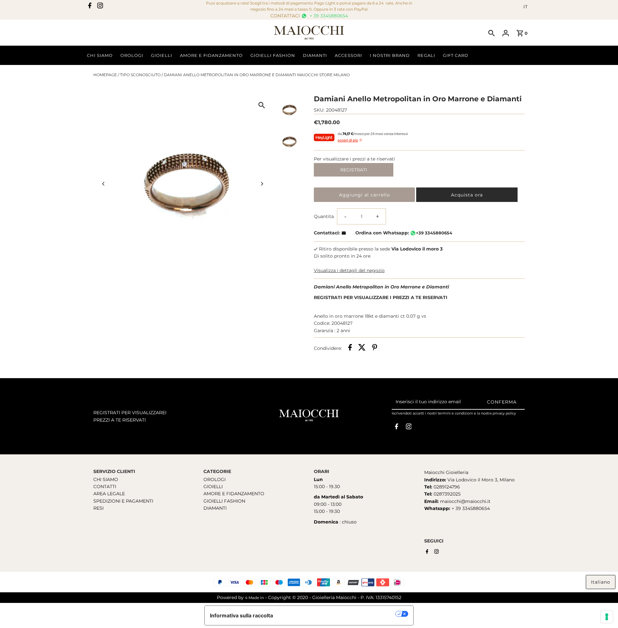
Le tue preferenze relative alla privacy (337, 614)
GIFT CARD (455, 55)
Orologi (131, 55)
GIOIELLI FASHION (224, 501)
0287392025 (446, 494)
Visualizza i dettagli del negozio (349, 270)
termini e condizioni (455, 413)
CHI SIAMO (105, 479)
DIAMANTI (215, 508)
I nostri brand (390, 55)
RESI (98, 508)
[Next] (261, 184)
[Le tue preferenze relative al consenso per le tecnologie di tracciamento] (607, 617)
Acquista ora (467, 195)
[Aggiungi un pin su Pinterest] (374, 348)
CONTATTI (104, 486)
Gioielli (161, 55)
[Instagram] (100, 6)
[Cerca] (491, 32)
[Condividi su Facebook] (350, 348)
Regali (426, 55)
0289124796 (446, 487)
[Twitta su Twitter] (362, 348)
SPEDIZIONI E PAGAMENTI (123, 501)
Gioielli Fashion (272, 55)
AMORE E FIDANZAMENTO (233, 493)
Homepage (105, 74)
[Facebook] (90, 6)
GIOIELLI (213, 486)
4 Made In (254, 597)
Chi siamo (100, 55)
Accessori (348, 55)
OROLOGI (214, 479)
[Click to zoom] (261, 105)
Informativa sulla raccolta (241, 615)
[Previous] (104, 184)
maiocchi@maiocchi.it (465, 501)
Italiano (600, 582)
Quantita (324, 216)
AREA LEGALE (109, 493)
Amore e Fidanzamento (211, 55)
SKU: (319, 110)
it (525, 7)
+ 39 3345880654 (328, 16)
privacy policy (504, 413)
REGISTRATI (353, 170)
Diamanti (315, 55)
